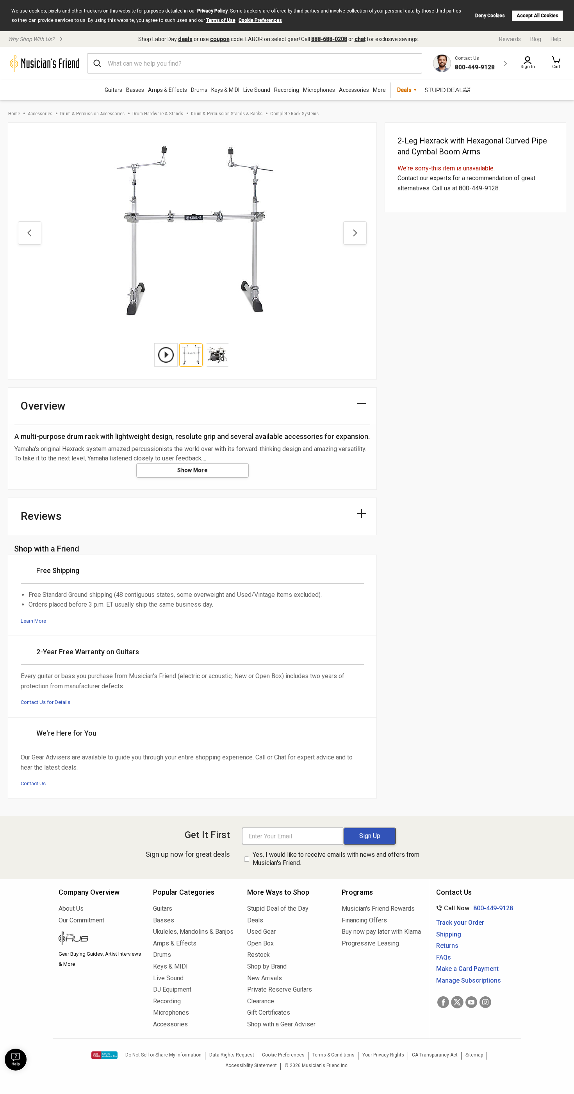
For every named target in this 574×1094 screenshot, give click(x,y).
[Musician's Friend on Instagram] (485, 1002)
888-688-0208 (329, 39)
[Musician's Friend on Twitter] (457, 1002)
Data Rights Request (231, 1055)
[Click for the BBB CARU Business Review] (104, 1055)
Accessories (354, 90)
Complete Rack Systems (294, 113)
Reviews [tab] (41, 516)
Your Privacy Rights (383, 1055)
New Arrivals (264, 978)
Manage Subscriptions (468, 980)
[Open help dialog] (16, 1060)
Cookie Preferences (260, 20)
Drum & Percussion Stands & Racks (226, 113)
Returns (447, 945)
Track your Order (460, 922)
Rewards (510, 39)
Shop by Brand (267, 966)
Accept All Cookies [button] (537, 15)
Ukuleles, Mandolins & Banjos (193, 931)
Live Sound (256, 90)
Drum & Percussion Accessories (92, 113)
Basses (135, 90)
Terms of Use (220, 20)
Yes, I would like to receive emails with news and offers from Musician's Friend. (336, 859)
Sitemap (474, 1055)
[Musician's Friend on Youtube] (471, 1002)
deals (185, 39)
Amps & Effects (167, 90)
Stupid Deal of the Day (277, 908)
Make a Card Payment (467, 968)
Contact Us (33, 783)
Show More (192, 470)
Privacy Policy (212, 11)
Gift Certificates (268, 1012)
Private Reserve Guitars (279, 989)
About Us (71, 908)
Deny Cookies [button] (490, 15)
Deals (255, 920)
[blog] (100, 939)
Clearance (260, 1001)
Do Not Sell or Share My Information (163, 1055)
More (379, 90)
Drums (199, 90)
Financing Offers (364, 920)
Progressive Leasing (370, 943)
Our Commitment (81, 920)
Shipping (448, 934)
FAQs (443, 957)
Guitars (113, 90)
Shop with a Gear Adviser (281, 1024)
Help (556, 39)
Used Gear (261, 931)
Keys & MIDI (225, 90)
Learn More (33, 621)
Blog (535, 39)
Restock (258, 954)
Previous (29, 233)
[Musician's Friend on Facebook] (443, 1002)
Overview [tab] (43, 405)
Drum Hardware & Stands (157, 113)
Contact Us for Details (45, 702)
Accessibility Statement (251, 1065)
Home (14, 113)
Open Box (260, 943)
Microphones (319, 90)
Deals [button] (404, 90)
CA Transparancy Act (435, 1055)
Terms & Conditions (333, 1055)
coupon (220, 39)
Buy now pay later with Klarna (381, 931)
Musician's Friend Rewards (378, 908)
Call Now (473, 908)
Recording (286, 90)
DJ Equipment (172, 989)
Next (355, 233)
